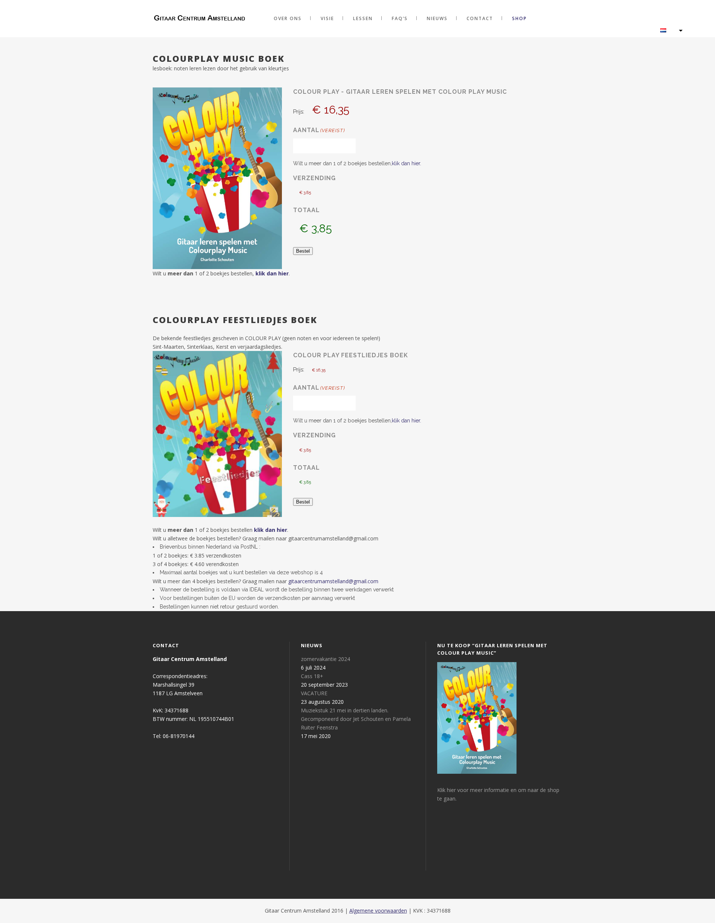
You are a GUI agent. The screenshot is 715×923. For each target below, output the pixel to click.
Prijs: (298, 111)
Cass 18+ (312, 676)
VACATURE (314, 693)
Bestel (303, 251)
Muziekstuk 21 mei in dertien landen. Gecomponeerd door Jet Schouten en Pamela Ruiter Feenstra (356, 719)
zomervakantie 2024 (325, 658)
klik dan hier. (406, 163)
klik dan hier (272, 273)
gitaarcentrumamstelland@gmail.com (333, 581)
